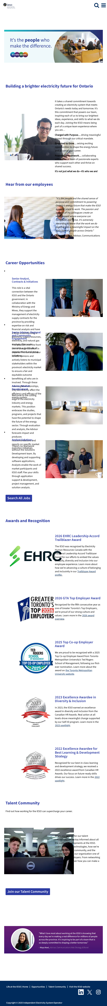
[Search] (96, 5)
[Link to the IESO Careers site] (7, 5)
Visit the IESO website (79, 986)
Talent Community (57, 986)
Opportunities (38, 986)
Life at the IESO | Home (17, 986)
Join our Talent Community (27, 891)
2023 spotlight (62, 725)
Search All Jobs (18, 498)
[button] (103, 5)
